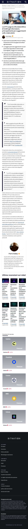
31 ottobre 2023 (18, 145)
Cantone (5, 352)
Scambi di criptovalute (6, 474)
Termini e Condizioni (5, 486)
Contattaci (3, 449)
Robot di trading (4, 471)
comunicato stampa (12, 152)
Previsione (3, 466)
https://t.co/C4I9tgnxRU (15, 141)
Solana (5, 425)
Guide (2, 463)
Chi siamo (3, 446)
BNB (4, 407)
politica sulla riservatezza (6, 488)
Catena (5, 370)
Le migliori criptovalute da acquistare (9, 477)
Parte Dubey (13, 254)
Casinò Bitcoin (4, 480)
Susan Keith (5, 297)
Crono (4, 389)
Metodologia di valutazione (7, 454)
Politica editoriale (5, 452)
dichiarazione (10, 87)
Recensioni (3, 460)
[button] (26, 2)
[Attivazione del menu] (3, 2)
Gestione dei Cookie (5, 491)
